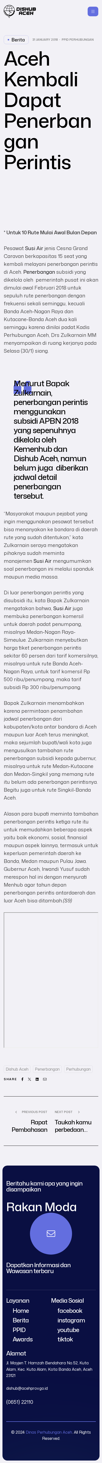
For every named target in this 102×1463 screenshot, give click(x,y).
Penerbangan (39, 271)
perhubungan (78, 1069)
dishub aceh (17, 1069)
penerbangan (47, 1069)
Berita (18, 40)
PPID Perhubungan (78, 40)
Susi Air (34, 248)
